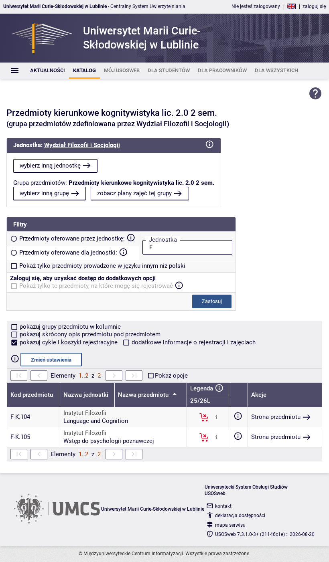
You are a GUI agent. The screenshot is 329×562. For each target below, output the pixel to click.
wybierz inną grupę (44, 193)
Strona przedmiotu (276, 416)
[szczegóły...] (216, 416)
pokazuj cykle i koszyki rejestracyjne (68, 342)
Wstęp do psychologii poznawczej (108, 441)
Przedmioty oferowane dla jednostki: (68, 252)
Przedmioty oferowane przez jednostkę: (72, 238)
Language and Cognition (95, 421)
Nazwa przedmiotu (144, 394)
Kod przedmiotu (31, 394)
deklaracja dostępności (240, 515)
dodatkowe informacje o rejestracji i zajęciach (193, 342)
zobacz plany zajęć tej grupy (134, 193)
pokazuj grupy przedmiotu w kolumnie (69, 326)
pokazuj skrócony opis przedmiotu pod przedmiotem (89, 334)
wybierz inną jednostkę (50, 165)
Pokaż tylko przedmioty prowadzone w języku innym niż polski (102, 265)
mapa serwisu (230, 525)
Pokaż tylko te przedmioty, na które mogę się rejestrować (96, 285)
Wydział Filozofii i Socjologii (82, 145)
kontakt (223, 506)
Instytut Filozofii (84, 412)
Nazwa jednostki (85, 394)
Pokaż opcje (171, 375)
